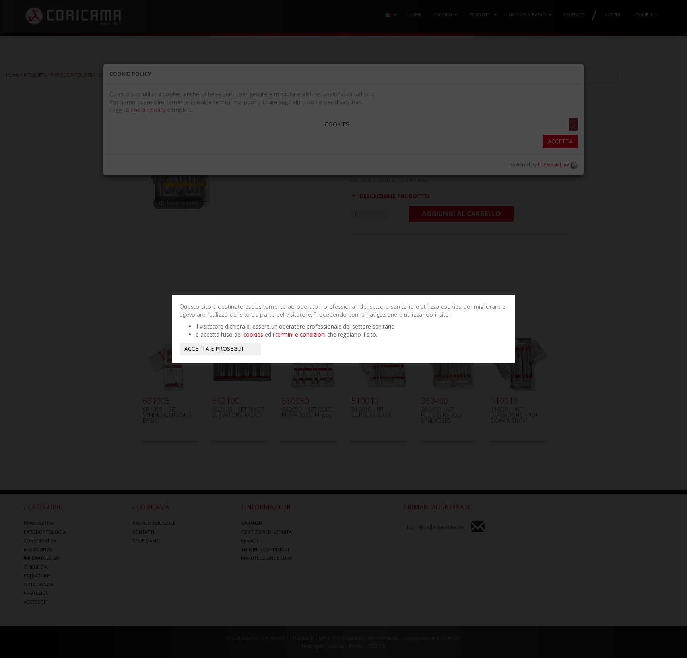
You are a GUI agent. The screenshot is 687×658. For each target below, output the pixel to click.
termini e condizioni (301, 334)
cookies (253, 334)
